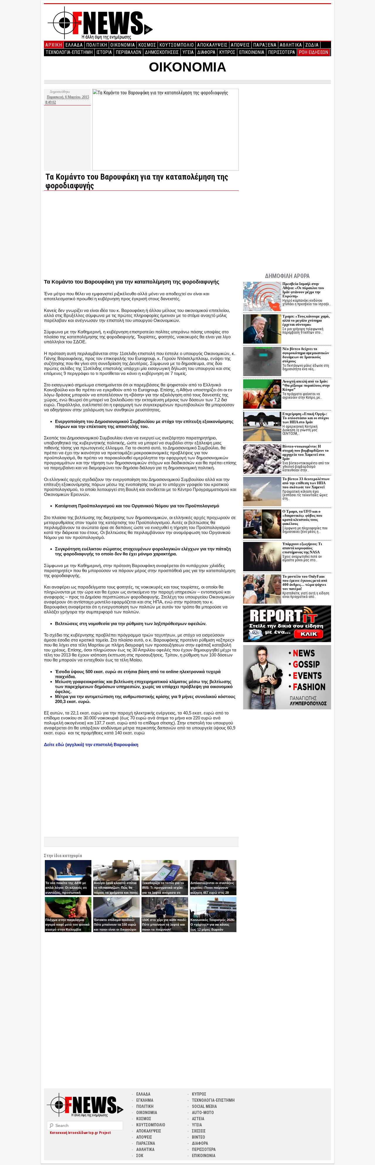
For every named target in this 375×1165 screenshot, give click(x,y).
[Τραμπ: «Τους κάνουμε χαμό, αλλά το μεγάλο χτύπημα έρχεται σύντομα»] (262, 329)
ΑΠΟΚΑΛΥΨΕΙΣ (212, 45)
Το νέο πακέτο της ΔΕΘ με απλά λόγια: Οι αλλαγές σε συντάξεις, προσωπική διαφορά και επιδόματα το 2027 (66, 892)
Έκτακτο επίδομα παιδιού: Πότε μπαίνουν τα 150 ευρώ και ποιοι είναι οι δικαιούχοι (115, 924)
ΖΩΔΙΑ (312, 45)
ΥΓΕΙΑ (188, 52)
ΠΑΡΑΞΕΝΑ (265, 45)
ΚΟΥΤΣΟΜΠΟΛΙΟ (176, 45)
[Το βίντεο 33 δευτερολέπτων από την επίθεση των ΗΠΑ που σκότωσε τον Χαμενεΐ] (262, 492)
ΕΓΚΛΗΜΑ (144, 1100)
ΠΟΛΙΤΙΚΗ (96, 45)
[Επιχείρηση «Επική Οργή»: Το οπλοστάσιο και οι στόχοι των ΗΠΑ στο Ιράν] (262, 427)
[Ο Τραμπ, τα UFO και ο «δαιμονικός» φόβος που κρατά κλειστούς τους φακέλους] (262, 524)
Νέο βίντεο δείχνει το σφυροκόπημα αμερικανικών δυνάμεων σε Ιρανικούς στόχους (305, 355)
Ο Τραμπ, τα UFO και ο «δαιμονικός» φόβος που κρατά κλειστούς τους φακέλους (302, 517)
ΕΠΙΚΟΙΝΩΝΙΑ (251, 52)
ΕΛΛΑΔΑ (74, 45)
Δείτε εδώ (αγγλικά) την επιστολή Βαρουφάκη (91, 744)
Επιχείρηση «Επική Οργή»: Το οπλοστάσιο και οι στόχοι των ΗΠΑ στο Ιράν (305, 418)
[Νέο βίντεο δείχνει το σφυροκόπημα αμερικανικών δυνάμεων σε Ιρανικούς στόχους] (262, 362)
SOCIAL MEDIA (204, 1106)
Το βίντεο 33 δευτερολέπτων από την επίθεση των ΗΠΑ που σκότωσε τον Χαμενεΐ (306, 483)
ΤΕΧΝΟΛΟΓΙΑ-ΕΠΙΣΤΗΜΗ (69, 52)
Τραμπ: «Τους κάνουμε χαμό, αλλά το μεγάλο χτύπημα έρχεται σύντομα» (306, 320)
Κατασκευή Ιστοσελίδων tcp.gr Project (80, 1133)
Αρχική (53, 45)
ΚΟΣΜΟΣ (147, 45)
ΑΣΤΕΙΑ (198, 1118)
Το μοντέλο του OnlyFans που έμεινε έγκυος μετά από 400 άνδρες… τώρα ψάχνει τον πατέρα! (304, 582)
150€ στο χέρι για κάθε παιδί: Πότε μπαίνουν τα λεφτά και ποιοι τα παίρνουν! (164, 924)
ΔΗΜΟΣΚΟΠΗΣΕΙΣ (162, 52)
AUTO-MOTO (203, 1112)
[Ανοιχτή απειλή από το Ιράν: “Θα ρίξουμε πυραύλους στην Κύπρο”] (262, 394)
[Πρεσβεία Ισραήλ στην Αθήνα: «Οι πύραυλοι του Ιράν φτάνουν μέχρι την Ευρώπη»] (262, 297)
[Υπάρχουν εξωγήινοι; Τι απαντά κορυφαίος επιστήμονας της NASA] (262, 557)
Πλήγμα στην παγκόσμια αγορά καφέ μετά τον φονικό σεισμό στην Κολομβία (67, 924)
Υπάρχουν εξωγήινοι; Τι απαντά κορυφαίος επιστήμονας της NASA (302, 548)
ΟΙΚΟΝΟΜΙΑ (122, 45)
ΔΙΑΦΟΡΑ (206, 52)
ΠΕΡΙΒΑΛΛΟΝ (128, 52)
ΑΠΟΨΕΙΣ (240, 45)
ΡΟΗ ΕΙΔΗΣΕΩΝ (313, 52)
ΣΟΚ (139, 1155)
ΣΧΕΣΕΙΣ (199, 1131)
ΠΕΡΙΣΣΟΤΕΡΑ (281, 52)
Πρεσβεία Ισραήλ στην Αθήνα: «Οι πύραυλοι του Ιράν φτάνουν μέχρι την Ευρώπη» (303, 290)
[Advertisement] (93, 236)
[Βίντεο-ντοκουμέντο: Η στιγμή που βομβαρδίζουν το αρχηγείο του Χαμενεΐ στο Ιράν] (262, 459)
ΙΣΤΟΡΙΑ (104, 52)
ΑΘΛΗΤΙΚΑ (291, 45)
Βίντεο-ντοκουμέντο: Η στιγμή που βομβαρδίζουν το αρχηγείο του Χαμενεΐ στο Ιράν (305, 452)
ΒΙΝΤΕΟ (198, 1137)
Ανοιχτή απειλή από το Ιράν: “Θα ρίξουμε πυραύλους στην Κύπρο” (306, 385)
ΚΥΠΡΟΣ (227, 52)
